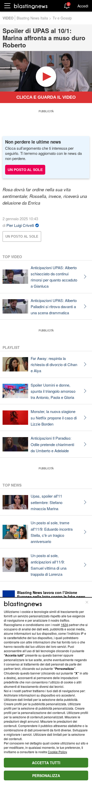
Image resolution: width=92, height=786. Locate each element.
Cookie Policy (57, 752)
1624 (64, 624)
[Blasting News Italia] (31, 6)
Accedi (82, 5)
